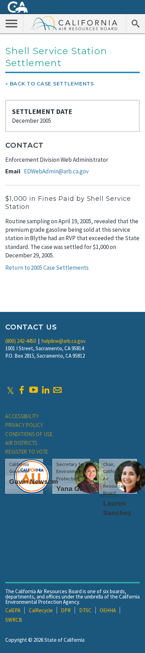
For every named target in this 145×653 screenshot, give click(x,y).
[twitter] (10, 390)
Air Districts (21, 443)
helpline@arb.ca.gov (64, 341)
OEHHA (108, 610)
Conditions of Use (29, 434)
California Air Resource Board (75, 23)
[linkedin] (45, 390)
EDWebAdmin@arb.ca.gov (56, 171)
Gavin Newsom (33, 481)
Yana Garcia (75, 488)
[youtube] (33, 390)
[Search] (135, 23)
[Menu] (11, 23)
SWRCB (13, 619)
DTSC (85, 610)
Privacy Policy (24, 425)
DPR (66, 610)
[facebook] (21, 390)
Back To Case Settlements (52, 84)
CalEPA (12, 610)
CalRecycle (41, 610)
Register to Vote (26, 451)
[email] (57, 390)
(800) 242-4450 (20, 341)
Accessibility (22, 416)
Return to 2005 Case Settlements (47, 267)
